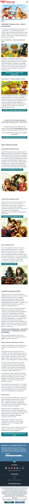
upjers (7, 2)
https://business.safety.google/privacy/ (17, 494)
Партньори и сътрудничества (14, 480)
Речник (14, 486)
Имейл (7, 453)
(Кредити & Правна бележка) (11, 487)
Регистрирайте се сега (21, 128)
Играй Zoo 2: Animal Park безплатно (14, 73)
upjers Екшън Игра (9, 264)
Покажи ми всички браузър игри (14, 137)
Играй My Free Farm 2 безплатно (14, 110)
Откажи (19, 502)
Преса (14, 478)
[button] (14, 461)
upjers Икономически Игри (12, 169)
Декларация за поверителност (20, 492)
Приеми (9, 502)
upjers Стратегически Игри (12, 216)
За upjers (14, 476)
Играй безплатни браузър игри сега (14, 434)
